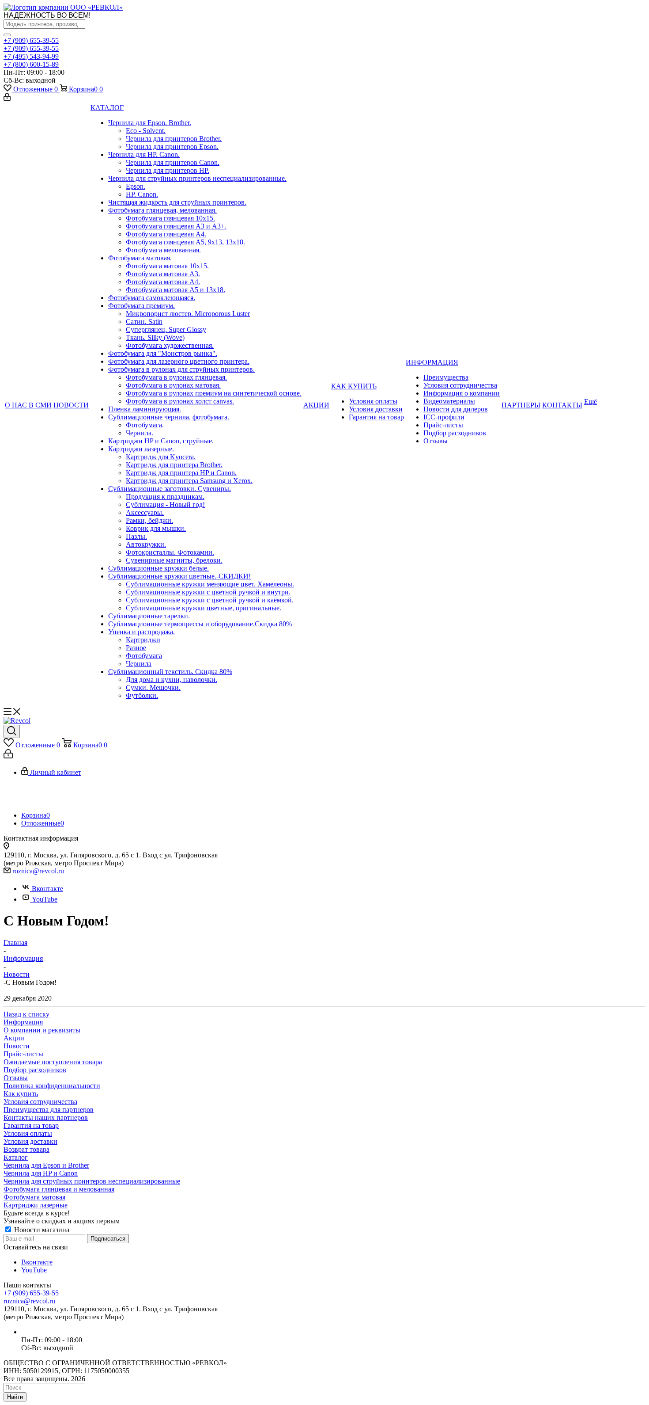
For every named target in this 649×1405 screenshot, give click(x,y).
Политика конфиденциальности (52, 1085)
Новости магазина (40, 1230)
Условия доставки (30, 1141)
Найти (15, 1397)
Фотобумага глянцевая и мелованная (59, 1189)
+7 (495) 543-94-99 (31, 56)
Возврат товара (26, 1149)
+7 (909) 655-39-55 (31, 40)
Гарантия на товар (31, 1125)
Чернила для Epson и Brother (46, 1165)
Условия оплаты (28, 1133)
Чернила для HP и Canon (41, 1173)
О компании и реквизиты (42, 1030)
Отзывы (16, 1077)
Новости (17, 1046)
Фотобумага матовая (34, 1197)
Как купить (21, 1093)
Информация (23, 1022)
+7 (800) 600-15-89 (31, 64)
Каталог (16, 1157)
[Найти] (7, 35)
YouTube (44, 899)
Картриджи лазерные (36, 1205)
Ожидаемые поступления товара (53, 1062)
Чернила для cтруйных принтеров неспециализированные (92, 1181)
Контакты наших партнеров (46, 1117)
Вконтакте (47, 888)
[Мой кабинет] (7, 98)
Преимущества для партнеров (49, 1109)
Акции (14, 1038)
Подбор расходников (35, 1070)
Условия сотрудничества (40, 1101)
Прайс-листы (23, 1054)
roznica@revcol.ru (38, 871)
